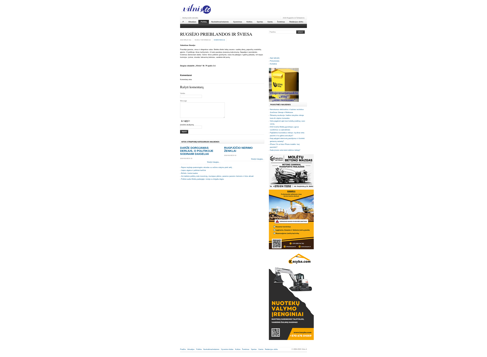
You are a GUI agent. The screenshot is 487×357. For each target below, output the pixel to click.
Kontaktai (273, 64)
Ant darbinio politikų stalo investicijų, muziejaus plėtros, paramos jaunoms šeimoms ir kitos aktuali (217, 176)
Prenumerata (274, 61)
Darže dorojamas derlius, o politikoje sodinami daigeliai (196, 151)
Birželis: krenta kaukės (189, 173)
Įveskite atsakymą (187, 125)
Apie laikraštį (274, 58)
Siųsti (184, 132)
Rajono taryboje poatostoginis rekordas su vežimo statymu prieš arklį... (207, 167)
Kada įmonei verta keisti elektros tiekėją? (285, 150)
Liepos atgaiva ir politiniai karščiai (193, 170)
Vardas (182, 93)
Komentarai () (219, 40)
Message (183, 101)
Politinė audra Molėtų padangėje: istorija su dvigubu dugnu (202, 179)
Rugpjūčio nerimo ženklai (238, 149)
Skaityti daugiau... (213, 162)
